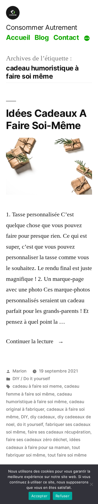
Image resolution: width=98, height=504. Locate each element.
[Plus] (87, 38)
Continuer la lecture (35, 341)
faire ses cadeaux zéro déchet (36, 439)
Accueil (18, 37)
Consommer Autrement (41, 27)
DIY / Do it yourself (31, 378)
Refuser (62, 496)
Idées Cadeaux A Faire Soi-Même (46, 119)
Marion (19, 371)
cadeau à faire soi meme (37, 386)
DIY (24, 416)
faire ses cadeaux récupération (59, 432)
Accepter (39, 496)
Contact (66, 37)
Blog (42, 37)
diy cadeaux (42, 416)
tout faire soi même (67, 455)
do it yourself (30, 424)
